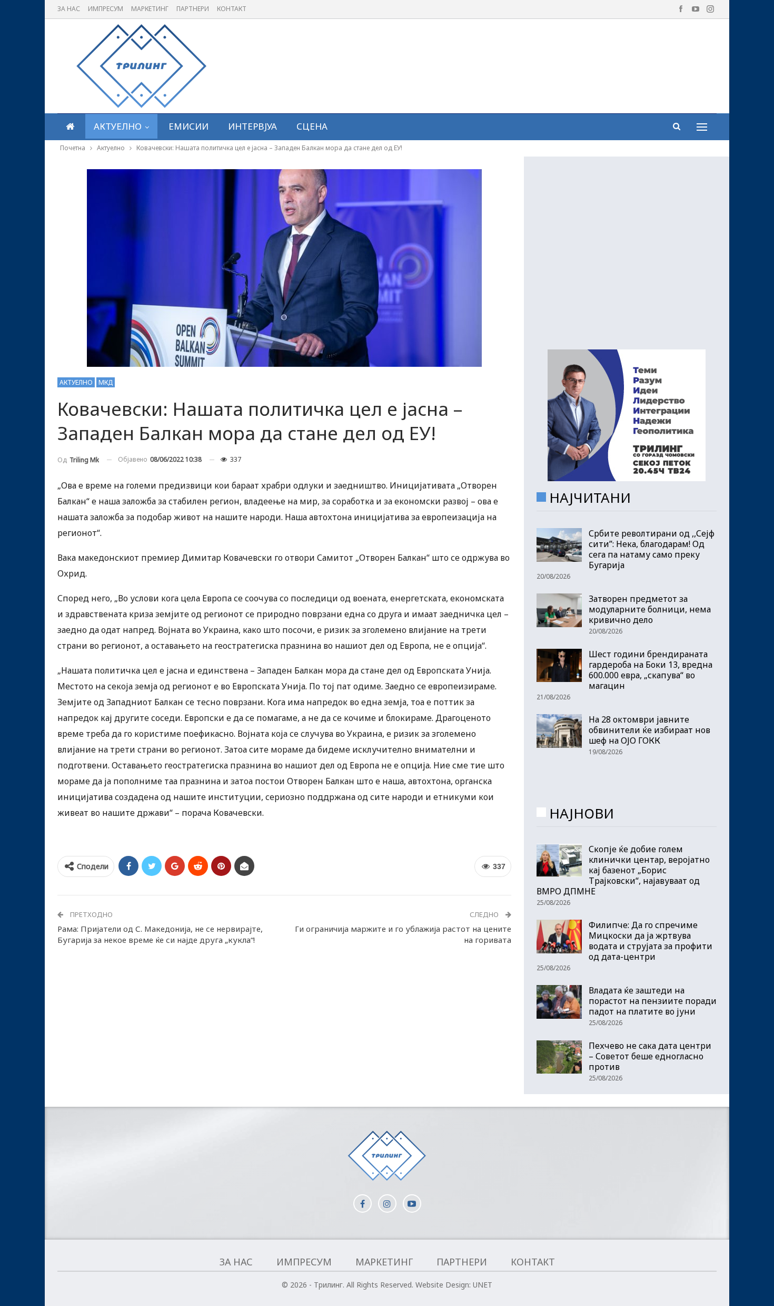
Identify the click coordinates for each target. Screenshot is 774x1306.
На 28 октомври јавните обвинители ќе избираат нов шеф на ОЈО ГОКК (649, 730)
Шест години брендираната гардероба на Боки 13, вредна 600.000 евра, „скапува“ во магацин (650, 669)
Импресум (105, 8)
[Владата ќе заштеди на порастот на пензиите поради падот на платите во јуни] (559, 1002)
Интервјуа (252, 126)
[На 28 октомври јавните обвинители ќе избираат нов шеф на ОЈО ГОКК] (559, 731)
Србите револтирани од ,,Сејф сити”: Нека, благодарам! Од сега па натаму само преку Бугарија (652, 549)
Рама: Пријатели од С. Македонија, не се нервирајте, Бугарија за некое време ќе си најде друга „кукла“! (160, 934)
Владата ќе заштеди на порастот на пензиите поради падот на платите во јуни (653, 1001)
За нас (68, 8)
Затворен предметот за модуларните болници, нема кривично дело (650, 609)
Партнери (192, 8)
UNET (482, 1285)
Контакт (231, 8)
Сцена (312, 126)
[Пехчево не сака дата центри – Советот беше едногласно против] (559, 1057)
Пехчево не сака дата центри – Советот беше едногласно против (650, 1056)
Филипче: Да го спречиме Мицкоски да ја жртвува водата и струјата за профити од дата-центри (650, 940)
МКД (105, 382)
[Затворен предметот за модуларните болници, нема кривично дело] (559, 610)
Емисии (188, 126)
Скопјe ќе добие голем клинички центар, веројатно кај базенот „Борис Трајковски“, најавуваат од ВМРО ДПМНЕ (623, 870)
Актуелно (118, 126)
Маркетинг (149, 8)
